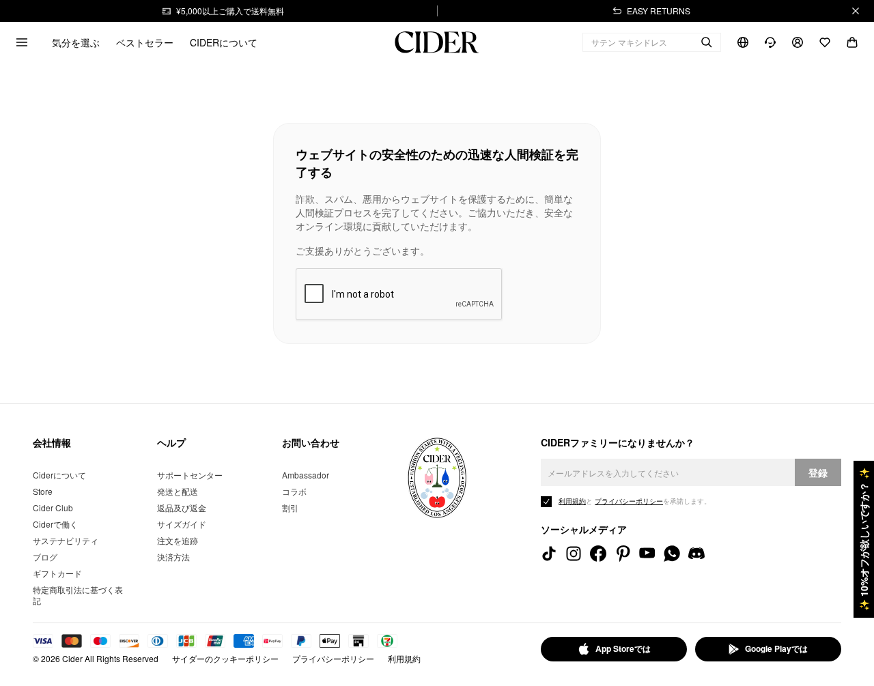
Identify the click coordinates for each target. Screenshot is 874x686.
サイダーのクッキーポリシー (225, 658)
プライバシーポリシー (333, 658)
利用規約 (404, 658)
